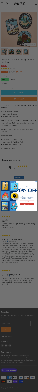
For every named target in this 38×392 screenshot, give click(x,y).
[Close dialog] (36, 181)
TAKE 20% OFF (27, 204)
